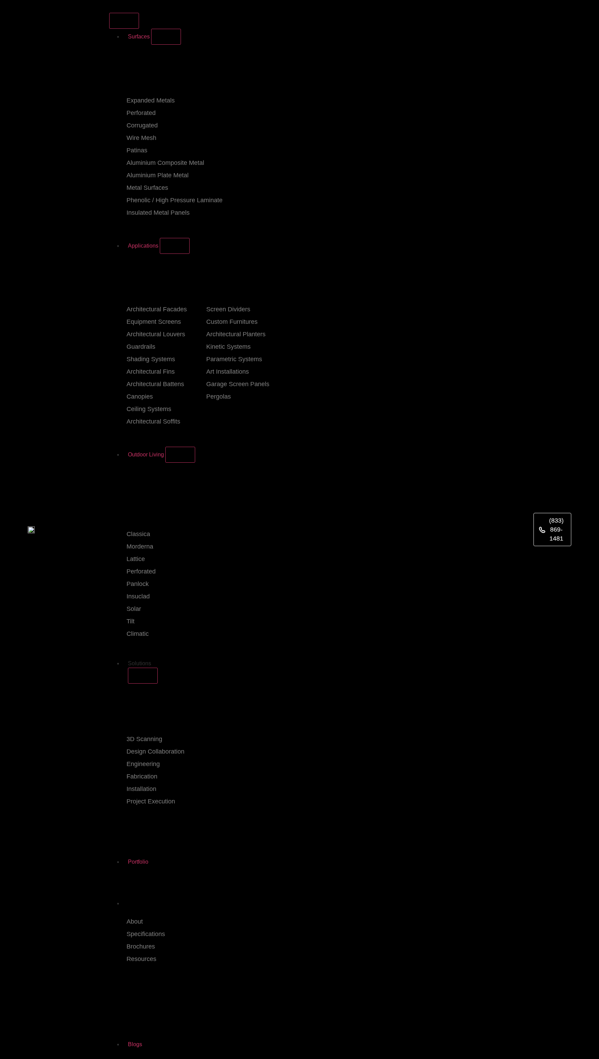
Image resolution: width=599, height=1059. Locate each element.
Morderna (140, 546)
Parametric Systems (234, 359)
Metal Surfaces (147, 187)
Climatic (138, 633)
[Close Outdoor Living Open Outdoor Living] (180, 455)
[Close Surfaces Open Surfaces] (166, 37)
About (135, 921)
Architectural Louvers (156, 334)
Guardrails (141, 346)
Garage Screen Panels (237, 384)
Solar (134, 608)
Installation (141, 788)
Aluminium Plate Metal (158, 175)
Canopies (140, 396)
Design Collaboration (155, 751)
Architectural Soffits (153, 421)
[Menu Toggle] (124, 21)
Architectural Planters (236, 334)
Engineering (143, 763)
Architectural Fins (151, 371)
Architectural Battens (155, 384)
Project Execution (151, 801)
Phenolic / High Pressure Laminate (175, 200)
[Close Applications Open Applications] (175, 246)
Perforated (141, 112)
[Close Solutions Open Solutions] (143, 676)
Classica (138, 534)
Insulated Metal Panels (158, 212)
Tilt (130, 621)
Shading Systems (151, 359)
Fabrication (142, 776)
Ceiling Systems (149, 409)
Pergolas (218, 396)
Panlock (138, 583)
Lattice (136, 558)
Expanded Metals (151, 100)
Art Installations (227, 371)
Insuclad (138, 596)
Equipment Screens (154, 321)
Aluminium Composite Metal (165, 162)
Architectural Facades (157, 309)
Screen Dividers (228, 309)
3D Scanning (144, 739)
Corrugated (142, 125)
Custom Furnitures (232, 321)
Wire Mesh (141, 137)
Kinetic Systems (228, 346)
